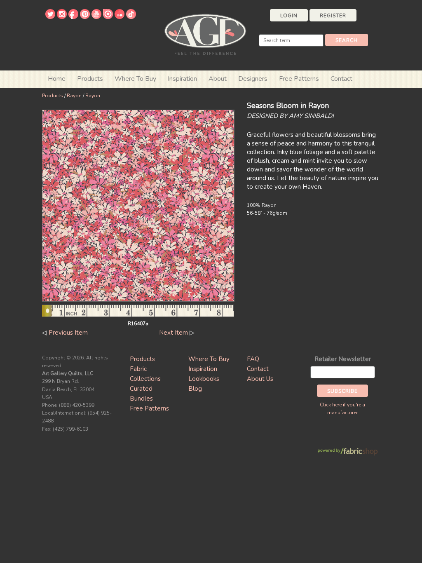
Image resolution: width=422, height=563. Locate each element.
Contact (341, 78)
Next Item (173, 332)
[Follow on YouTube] (96, 17)
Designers (252, 78)
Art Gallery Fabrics (205, 33)
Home (57, 78)
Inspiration (182, 78)
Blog (195, 389)
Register (333, 15)
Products (52, 95)
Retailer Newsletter (342, 359)
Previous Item (68, 332)
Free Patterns (299, 78)
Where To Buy (209, 359)
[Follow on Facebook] (73, 17)
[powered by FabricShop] (347, 452)
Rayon (74, 95)
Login (289, 15)
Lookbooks (203, 379)
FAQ (253, 359)
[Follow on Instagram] (62, 17)
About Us (260, 379)
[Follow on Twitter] (50, 17)
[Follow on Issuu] (108, 17)
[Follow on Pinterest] (85, 17)
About (218, 78)
